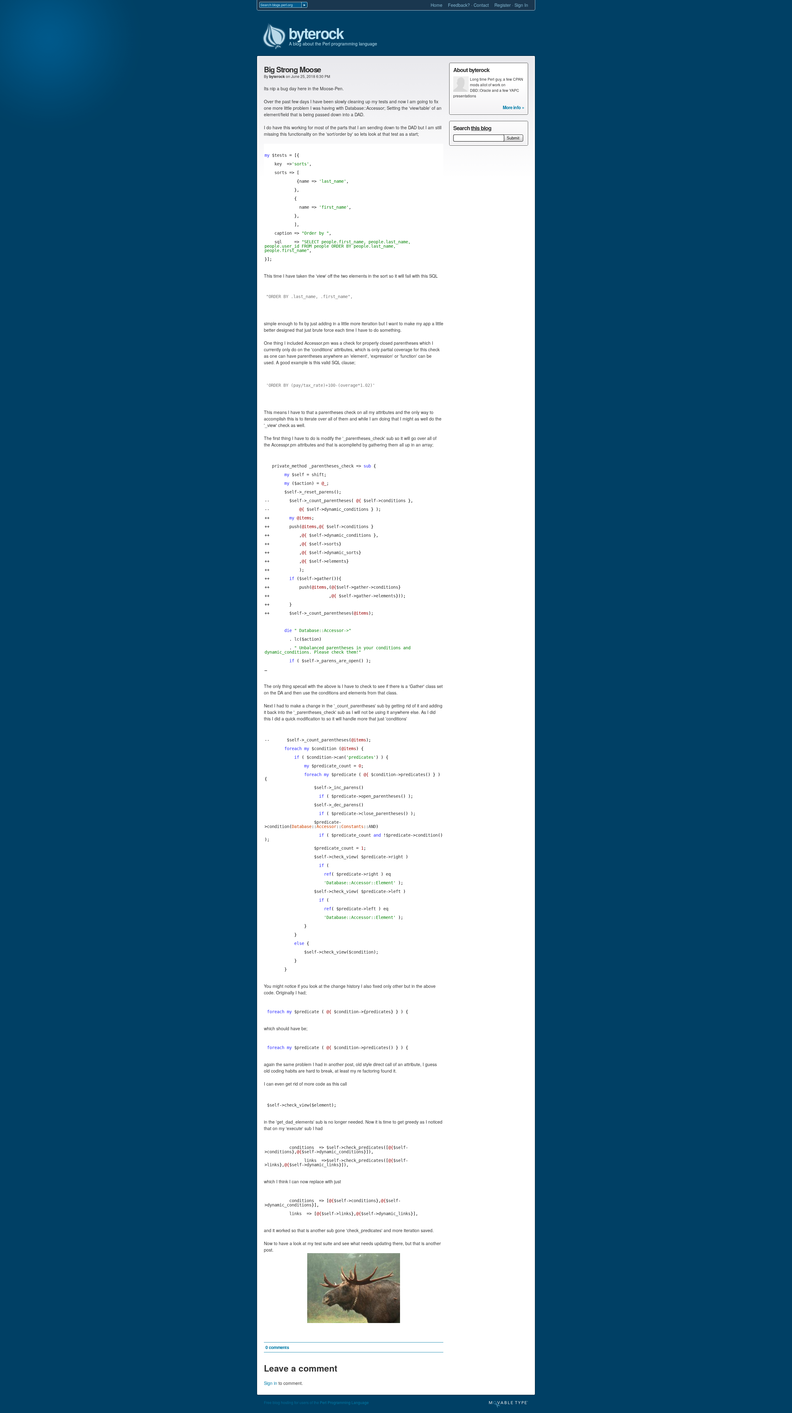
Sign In (521, 5)
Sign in (270, 1383)
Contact (481, 5)
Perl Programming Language (344, 1402)
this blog (481, 128)
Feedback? (459, 5)
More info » (513, 107)
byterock (316, 33)
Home (436, 5)
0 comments (277, 1347)
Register (502, 5)
